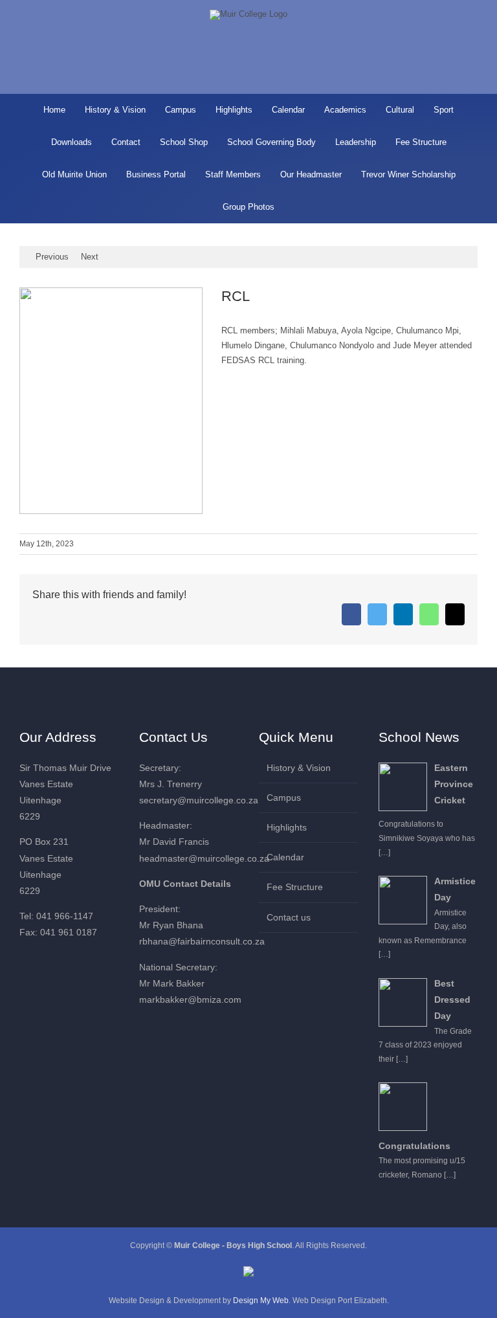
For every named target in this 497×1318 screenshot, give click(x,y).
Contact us (289, 917)
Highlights (287, 827)
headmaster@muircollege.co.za (204, 858)
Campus (284, 797)
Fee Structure (295, 887)
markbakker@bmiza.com (190, 999)
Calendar (285, 857)
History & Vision (299, 768)
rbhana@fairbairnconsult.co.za (202, 941)
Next (89, 257)
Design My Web (261, 1300)
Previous (52, 257)
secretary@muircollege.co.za (198, 800)
